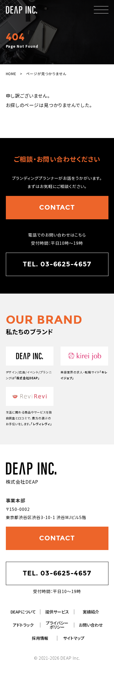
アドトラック (23, 625)
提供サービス (57, 612)
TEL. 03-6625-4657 (57, 264)
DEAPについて (23, 612)
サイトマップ (73, 638)
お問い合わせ (91, 625)
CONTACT (57, 207)
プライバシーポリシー (57, 625)
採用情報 (40, 638)
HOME (11, 73)
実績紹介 (91, 612)
